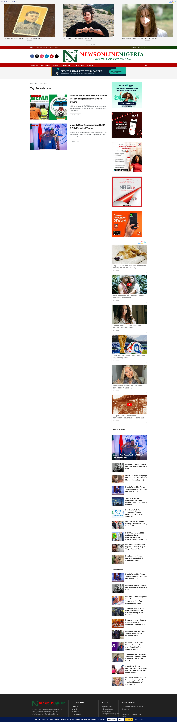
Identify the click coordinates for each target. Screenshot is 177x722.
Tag (36, 83)
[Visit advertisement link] (88, 71)
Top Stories (44, 65)
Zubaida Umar (43, 83)
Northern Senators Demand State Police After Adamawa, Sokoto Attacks (135, 622)
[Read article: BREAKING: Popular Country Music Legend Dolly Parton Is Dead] (118, 467)
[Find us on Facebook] (32, 56)
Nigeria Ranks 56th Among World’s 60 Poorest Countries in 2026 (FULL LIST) (136, 489)
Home (31, 83)
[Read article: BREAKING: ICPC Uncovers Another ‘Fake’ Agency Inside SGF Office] (118, 634)
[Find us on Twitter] (37, 56)
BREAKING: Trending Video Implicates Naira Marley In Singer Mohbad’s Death (135, 547)
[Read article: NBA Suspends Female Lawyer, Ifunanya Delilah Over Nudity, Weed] (118, 559)
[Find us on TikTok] (57, 56)
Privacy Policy (54, 47)
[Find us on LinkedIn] (47, 56)
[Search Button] (146, 65)
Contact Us (46, 47)
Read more (76, 115)
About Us (32, 47)
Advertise (39, 47)
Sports (90, 65)
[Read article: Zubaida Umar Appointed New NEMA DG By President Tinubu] (48, 137)
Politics (55, 65)
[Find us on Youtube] (52, 56)
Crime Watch (65, 65)
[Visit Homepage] (103, 56)
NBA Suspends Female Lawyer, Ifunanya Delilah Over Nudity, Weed (134, 558)
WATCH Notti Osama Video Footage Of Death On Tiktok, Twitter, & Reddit (136, 524)
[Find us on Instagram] (42, 56)
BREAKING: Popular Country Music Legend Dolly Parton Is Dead (136, 466)
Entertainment (79, 65)
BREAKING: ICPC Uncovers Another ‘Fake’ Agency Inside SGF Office (135, 634)
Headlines (34, 65)
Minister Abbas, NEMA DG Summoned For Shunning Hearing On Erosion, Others (88, 98)
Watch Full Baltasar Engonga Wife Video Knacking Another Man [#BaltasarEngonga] (136, 478)
